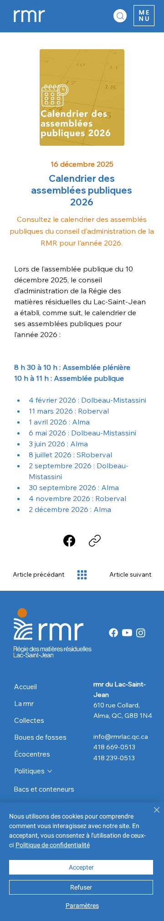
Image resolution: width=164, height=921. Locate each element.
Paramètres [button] (82, 905)
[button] (143, 15)
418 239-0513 (114, 757)
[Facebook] (69, 541)
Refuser (81, 887)
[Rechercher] (120, 15)
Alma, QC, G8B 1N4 (122, 715)
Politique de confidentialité (52, 845)
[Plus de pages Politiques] (49, 771)
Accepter (81, 867)
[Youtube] (127, 633)
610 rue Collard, (117, 705)
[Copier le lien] (95, 541)
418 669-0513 (114, 746)
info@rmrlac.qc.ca (120, 736)
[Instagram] (141, 633)
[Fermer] (151, 815)
